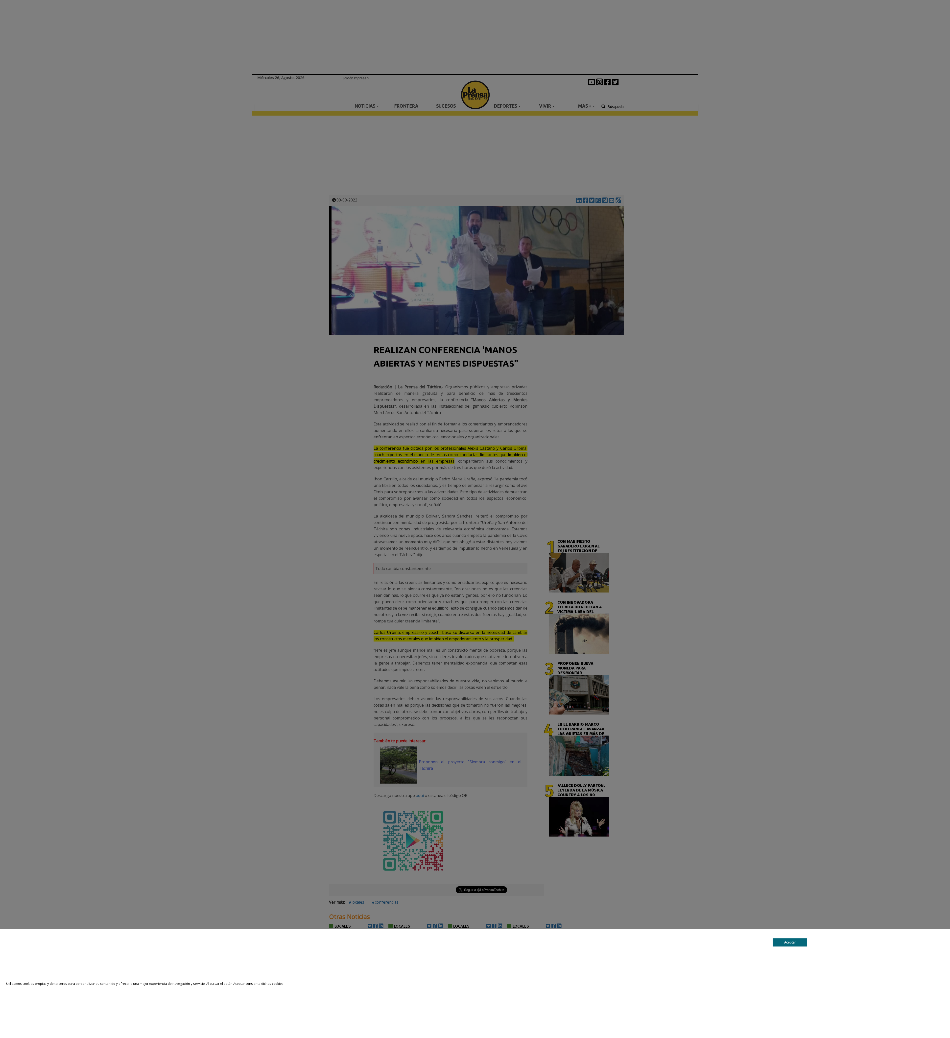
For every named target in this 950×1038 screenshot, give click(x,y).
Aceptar (790, 942)
